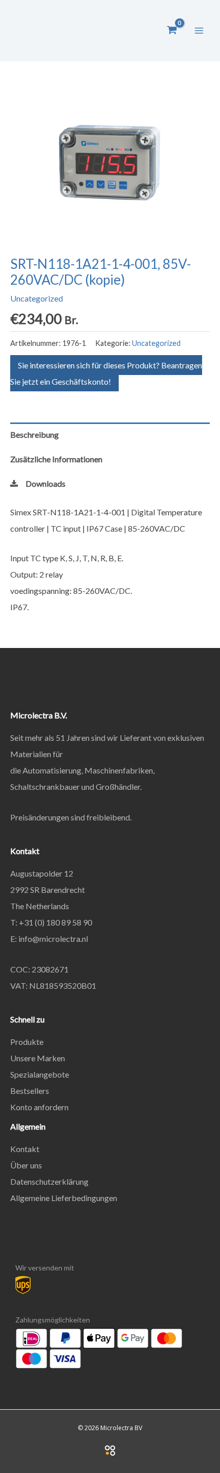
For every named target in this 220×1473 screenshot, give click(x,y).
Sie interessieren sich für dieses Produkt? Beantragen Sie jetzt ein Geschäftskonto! (106, 373)
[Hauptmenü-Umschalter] (199, 30)
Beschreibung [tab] (34, 434)
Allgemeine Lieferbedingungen (63, 1198)
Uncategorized (36, 298)
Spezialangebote (39, 1074)
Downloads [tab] (45, 483)
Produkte (26, 1041)
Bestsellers (29, 1090)
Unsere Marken (37, 1058)
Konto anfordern (39, 1107)
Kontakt (24, 1149)
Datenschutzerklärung (49, 1181)
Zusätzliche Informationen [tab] (56, 459)
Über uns (26, 1165)
